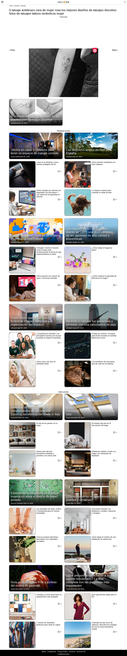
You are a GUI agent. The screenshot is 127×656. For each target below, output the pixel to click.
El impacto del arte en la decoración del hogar (101, 424)
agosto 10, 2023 (78, 242)
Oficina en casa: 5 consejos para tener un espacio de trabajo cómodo (35, 151)
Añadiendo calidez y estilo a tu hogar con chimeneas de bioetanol (104, 453)
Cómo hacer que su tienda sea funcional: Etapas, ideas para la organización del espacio (32, 321)
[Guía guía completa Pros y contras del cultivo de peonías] (35, 578)
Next (114, 50)
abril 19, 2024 (28, 503)
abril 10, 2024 (75, 503)
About (44, 651)
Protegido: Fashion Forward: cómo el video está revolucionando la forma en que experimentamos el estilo (48, 251)
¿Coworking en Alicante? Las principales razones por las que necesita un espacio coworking (48, 336)
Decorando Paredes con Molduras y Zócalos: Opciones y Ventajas (104, 511)
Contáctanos (51, 651)
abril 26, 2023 (22, 328)
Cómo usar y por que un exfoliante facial (45, 363)
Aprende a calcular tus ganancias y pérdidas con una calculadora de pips (91, 322)
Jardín (13, 589)
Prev (13, 50)
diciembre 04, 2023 (77, 589)
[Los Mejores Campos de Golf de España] (91, 146)
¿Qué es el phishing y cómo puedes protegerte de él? (47, 163)
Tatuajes (23, 6)
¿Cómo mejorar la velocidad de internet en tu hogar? (104, 277)
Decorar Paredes (17, 503)
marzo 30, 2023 (78, 328)
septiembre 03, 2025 (22, 157)
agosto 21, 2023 (23, 242)
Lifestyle (16, 6)
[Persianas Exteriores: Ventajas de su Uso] (91, 407)
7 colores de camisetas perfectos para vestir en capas (48, 624)
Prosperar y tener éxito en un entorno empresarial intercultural (35, 237)
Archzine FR (81, 651)
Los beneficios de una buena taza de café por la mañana (103, 363)
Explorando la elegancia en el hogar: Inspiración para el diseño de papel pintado (35, 496)
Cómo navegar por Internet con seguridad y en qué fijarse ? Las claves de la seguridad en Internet (48, 193)
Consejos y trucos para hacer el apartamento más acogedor (48, 596)
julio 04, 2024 (77, 157)
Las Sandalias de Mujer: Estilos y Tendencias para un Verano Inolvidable (48, 511)
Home (11, 6)
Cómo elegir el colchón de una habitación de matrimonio (104, 538)
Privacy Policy (63, 651)
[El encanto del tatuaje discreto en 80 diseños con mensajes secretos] (35, 112)
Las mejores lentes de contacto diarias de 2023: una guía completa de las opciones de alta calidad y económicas (89, 233)
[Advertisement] (63, 32)
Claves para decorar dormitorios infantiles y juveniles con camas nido (46, 453)
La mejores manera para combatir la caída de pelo (102, 191)
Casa (12, 157)
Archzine (72, 651)
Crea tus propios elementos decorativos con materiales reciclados (47, 539)
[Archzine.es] (63, 2)
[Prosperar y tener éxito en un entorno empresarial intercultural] (35, 231)
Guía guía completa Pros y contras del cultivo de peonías (34, 584)
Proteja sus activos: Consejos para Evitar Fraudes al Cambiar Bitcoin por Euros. (104, 336)
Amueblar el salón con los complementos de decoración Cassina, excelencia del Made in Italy (35, 411)
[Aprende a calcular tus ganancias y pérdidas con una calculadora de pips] (91, 317)
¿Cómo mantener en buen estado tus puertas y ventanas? (91, 498)
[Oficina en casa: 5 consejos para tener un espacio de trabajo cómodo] (35, 146)
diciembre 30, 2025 (22, 418)
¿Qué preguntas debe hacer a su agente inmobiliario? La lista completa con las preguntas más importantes (88, 580)
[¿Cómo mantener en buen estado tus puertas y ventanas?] (91, 492)
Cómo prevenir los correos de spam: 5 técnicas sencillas (48, 277)
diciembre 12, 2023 (22, 589)
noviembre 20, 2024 (78, 418)
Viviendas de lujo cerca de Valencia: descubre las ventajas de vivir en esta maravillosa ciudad (104, 626)
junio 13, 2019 (22, 123)
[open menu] (2, 1)
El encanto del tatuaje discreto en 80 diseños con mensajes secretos (35, 118)
